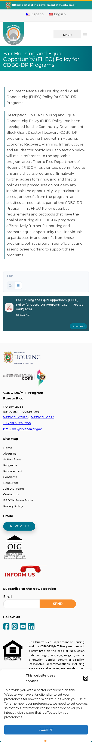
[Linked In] (31, 627)
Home (7, 447)
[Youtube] (23, 627)
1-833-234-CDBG (15, 417)
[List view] (18, 285)
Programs (10, 465)
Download (78, 326)
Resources (11, 482)
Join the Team (13, 488)
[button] (85, 678)
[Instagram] (15, 627)
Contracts (10, 477)
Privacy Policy (13, 506)
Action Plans (12, 459)
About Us (9, 453)
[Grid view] (10, 285)
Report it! (19, 526)
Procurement (12, 471)
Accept (46, 730)
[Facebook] (6, 627)
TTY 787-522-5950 (17, 423)
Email (7, 597)
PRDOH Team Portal (18, 500)
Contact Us (11, 494)
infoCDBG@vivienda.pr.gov (22, 429)
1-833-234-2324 (42, 417)
